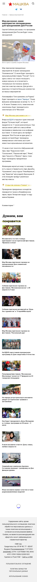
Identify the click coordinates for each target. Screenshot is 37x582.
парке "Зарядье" (23, 99)
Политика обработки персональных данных (18, 570)
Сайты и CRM (27, 557)
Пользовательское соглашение (18, 564)
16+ (20, 544)
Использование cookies (18, 576)
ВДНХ (11, 120)
